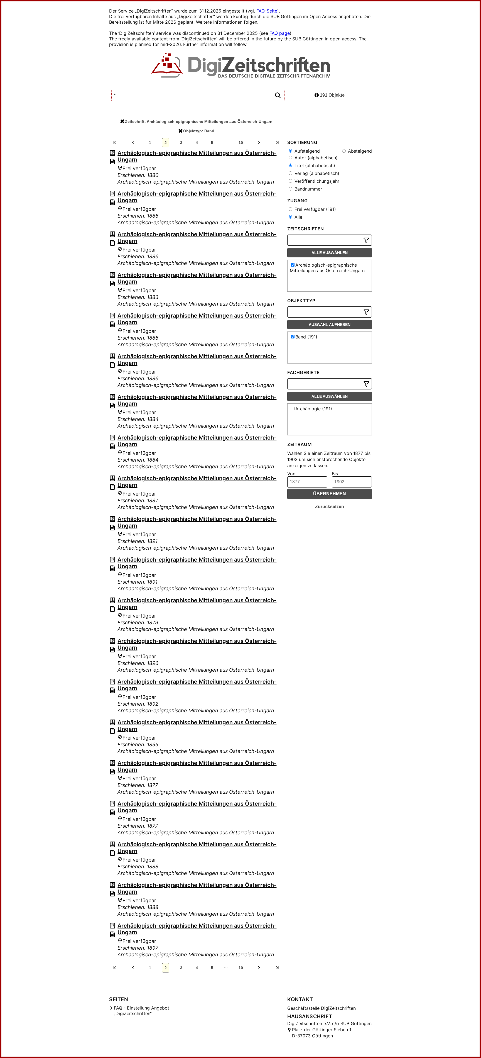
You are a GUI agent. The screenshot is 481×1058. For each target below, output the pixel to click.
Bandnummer (307, 189)
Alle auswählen (329, 252)
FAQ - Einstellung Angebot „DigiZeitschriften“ (141, 1010)
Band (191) (306, 337)
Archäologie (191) (313, 408)
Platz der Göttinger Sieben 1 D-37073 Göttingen (321, 1033)
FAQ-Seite (266, 11)
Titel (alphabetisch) (314, 165)
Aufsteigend (306, 151)
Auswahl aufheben (329, 324)
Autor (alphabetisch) (315, 157)
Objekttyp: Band (198, 131)
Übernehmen (329, 493)
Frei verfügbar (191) (314, 209)
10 (241, 142)
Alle (297, 217)
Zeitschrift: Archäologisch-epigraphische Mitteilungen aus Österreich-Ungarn (199, 121)
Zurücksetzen (329, 506)
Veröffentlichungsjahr (316, 181)
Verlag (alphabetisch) (316, 173)
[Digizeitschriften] (240, 66)
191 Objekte (332, 95)
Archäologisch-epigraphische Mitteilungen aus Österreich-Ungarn (327, 267)
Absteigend (359, 151)
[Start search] (278, 96)
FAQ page (279, 33)
